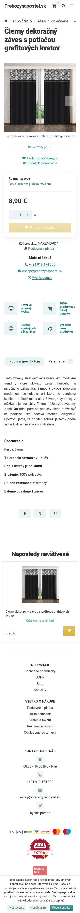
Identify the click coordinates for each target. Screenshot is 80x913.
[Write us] (40, 805)
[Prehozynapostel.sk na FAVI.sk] (40, 849)
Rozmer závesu (19, 178)
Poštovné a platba (41, 249)
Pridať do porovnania (42, 163)
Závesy (42, 20)
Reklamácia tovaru (40, 726)
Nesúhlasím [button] (38, 907)
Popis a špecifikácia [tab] (24, 361)
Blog (40, 684)
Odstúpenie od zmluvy (40, 732)
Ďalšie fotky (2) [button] (38, 147)
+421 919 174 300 (42, 264)
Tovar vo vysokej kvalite (26, 308)
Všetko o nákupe (40, 701)
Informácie (40, 665)
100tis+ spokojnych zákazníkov (28, 328)
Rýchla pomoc (42, 278)
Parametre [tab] (60, 361)
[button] (69, 101)
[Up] (28, 215)
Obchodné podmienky (40, 671)
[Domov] (5, 20)
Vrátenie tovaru (40, 720)
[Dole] (12, 215)
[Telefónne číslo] (40, 774)
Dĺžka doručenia (40, 714)
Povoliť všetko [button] (61, 907)
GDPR (40, 677)
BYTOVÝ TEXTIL (22, 20)
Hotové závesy (59, 20)
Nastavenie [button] (17, 907)
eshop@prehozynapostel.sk (42, 271)
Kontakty (40, 690)
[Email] (40, 790)
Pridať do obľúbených (42, 158)
